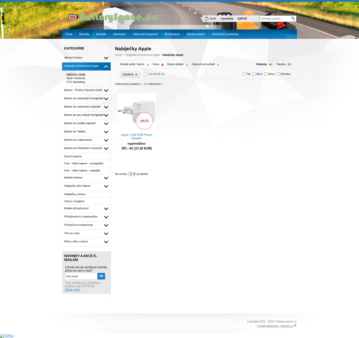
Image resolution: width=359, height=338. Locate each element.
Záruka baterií (196, 34)
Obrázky (261, 64)
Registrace (288, 11)
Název (141, 64)
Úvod (68, 34)
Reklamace (172, 34)
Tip (248, 73)
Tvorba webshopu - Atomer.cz (275, 325)
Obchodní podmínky (225, 34)
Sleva (271, 73)
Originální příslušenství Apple (143, 54)
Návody (84, 34)
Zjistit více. (73, 289)
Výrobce (130, 74)
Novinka (285, 73)
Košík (213, 18)
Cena (156, 64)
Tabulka (280, 64)
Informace (119, 34)
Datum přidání (175, 64)
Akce (259, 73)
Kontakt (101, 34)
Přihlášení (271, 11)
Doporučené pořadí (203, 64)
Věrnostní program (145, 34)
